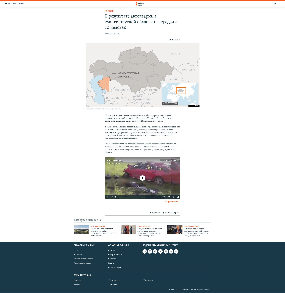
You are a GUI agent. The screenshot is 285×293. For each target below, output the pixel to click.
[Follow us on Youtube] (144, 251)
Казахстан (78, 280)
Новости (109, 11)
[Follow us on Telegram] (160, 251)
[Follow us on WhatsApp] (166, 251)
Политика (112, 259)
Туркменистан (115, 284)
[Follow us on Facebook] (155, 251)
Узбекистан (148, 280)
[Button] (174, 40)
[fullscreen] (178, 197)
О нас (76, 250)
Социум (111, 263)
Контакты (78, 255)
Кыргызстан (79, 284)
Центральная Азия (98, 226)
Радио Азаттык (115, 163)
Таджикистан (114, 280)
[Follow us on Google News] (171, 251)
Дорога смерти (114, 160)
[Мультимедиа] (275, 3)
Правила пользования (82, 263)
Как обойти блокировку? (83, 259)
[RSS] (176, 251)
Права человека (143, 226)
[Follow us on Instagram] (150, 251)
